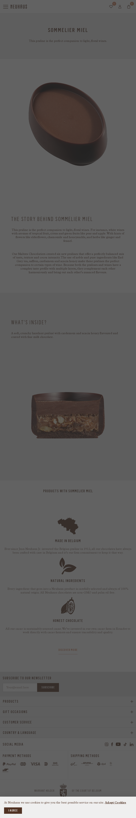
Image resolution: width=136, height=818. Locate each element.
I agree (13, 810)
